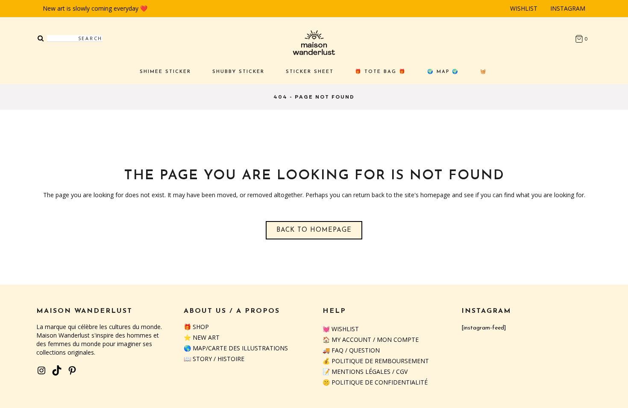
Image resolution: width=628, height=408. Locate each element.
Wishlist (523, 8)
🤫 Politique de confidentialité (375, 382)
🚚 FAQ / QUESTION (351, 350)
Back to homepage (314, 230)
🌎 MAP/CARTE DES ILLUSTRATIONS (236, 348)
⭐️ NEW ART (202, 337)
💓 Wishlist (341, 329)
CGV (402, 371)
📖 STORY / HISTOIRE (214, 359)
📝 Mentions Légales (356, 371)
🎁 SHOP (196, 327)
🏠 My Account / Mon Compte (371, 339)
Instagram (567, 8)
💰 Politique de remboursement (376, 361)
